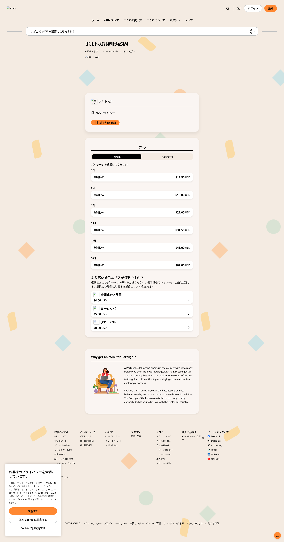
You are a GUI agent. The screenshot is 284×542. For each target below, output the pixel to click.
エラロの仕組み (87, 440)
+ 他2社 (111, 112)
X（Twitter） (217, 445)
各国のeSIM (60, 454)
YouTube (215, 458)
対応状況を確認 (108, 122)
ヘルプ (189, 20)
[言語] (228, 8)
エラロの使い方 (133, 20)
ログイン (253, 8)
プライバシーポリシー (115, 523)
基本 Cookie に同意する (33, 519)
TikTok (214, 449)
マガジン (175, 20)
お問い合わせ (111, 445)
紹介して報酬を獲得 (63, 458)
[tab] (142, 147)
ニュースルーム (163, 454)
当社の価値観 (162, 445)
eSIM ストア (111, 20)
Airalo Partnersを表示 (191, 438)
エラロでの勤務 (163, 463)
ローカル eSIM (111, 51)
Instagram (216, 440)
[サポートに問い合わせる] (277, 535)
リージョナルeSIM (63, 449)
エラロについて (156, 20)
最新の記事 (136, 436)
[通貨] (239, 8)
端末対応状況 (86, 445)
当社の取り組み (163, 440)
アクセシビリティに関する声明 (203, 523)
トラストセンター (92, 523)
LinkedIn (215, 454)
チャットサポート (113, 440)
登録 (270, 8)
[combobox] (142, 31)
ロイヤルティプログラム (64, 465)
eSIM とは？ (86, 436)
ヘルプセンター (112, 436)
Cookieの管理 (153, 523)
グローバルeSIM (62, 445)
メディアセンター (164, 449)
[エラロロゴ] (16, 8)
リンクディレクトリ (173, 523)
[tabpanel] (142, 210)
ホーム (95, 20)
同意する (33, 511)
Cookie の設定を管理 (33, 528)
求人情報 (160, 458)
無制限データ (60, 440)
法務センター (137, 523)
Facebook (215, 436)
